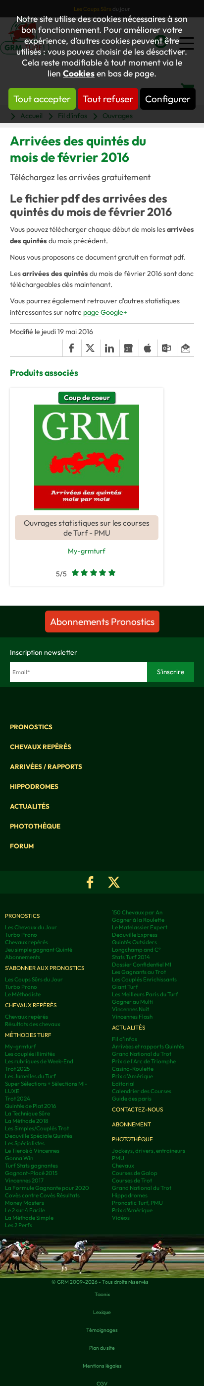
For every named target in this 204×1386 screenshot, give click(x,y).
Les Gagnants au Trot (139, 971)
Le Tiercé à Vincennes (32, 1150)
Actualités (30, 806)
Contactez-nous (137, 1109)
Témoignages (102, 1329)
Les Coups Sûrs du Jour (34, 979)
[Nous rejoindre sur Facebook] (90, 882)
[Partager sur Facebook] (71, 348)
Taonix (102, 1294)
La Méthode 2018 (26, 1120)
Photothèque (35, 826)
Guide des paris (132, 1098)
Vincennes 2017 (24, 1180)
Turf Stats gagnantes (31, 1165)
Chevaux (123, 1165)
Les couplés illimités (30, 1053)
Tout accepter (42, 99)
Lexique (102, 1312)
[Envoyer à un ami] (185, 348)
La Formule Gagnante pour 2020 (47, 1187)
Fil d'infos (124, 1038)
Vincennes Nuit (130, 1009)
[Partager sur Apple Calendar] (148, 348)
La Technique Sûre (27, 1113)
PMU (118, 1158)
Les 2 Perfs (18, 1225)
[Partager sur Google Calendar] (128, 348)
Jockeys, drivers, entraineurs (148, 1150)
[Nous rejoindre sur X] (114, 882)
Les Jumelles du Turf (30, 1076)
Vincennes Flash (132, 1016)
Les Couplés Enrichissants (144, 979)
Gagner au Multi (132, 1001)
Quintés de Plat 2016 (30, 1105)
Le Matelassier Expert (139, 927)
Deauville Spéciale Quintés (38, 1135)
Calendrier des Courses (141, 1091)
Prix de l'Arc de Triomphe (144, 1061)
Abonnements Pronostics (102, 621)
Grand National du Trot (141, 1053)
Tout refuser (108, 99)
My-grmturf (86, 551)
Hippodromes (34, 786)
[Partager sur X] (90, 348)
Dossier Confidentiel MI (141, 964)
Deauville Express (134, 934)
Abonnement (131, 1124)
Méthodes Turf (28, 1035)
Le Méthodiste (23, 994)
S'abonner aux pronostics (44, 967)
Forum (22, 846)
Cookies (79, 73)
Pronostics (31, 727)
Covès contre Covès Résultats (42, 1195)
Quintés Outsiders (134, 942)
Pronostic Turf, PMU (137, 1202)
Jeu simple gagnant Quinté (38, 949)
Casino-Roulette (132, 1068)
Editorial (123, 1083)
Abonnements (22, 957)
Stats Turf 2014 (131, 957)
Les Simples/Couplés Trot (37, 1128)
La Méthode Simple (29, 1217)
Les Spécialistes (25, 1143)
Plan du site (102, 1347)
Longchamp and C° (136, 949)
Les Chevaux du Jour (31, 927)
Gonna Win (19, 1158)
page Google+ (105, 312)
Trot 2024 (17, 1098)
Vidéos (121, 1217)
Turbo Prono (21, 934)
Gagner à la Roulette (138, 919)
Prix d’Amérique (132, 1210)
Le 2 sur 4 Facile (25, 1210)
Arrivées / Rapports (46, 766)
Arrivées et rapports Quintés (148, 1046)
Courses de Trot (132, 1180)
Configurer (168, 99)
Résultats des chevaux (32, 1024)
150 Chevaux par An (137, 912)
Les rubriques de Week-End (39, 1061)
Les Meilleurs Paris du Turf (145, 994)
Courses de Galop (134, 1173)
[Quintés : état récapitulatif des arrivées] (86, 457)
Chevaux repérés (40, 747)
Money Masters (24, 1202)
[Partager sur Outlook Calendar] (166, 348)
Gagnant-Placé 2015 (31, 1173)
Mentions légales (102, 1365)
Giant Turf (125, 986)
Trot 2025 (17, 1068)
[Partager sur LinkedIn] (110, 348)
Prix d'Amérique (132, 1076)
